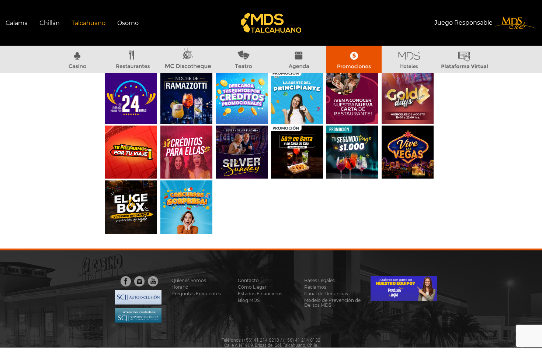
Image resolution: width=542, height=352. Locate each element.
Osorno (128, 23)
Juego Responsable (464, 22)
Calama (17, 23)
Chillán (49, 23)
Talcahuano (88, 23)
